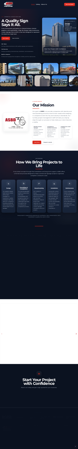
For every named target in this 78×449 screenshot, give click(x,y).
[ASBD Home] (6, 427)
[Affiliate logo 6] (71, 416)
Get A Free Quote (69, 4)
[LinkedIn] (72, 445)
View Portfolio (15, 39)
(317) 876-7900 (51, 427)
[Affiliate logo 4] (45, 416)
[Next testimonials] (76, 334)
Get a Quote (6, 39)
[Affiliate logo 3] (32, 416)
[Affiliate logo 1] (7, 416)
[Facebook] (69, 445)
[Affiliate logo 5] (58, 416)
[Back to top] (75, 446)
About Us (44, 4)
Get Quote (22, 428)
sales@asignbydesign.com (54, 430)
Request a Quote (48, 143)
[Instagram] (75, 445)
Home (33, 4)
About (35, 428)
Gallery (38, 4)
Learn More (37, 143)
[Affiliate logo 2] (19, 416)
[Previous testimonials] (1, 334)
